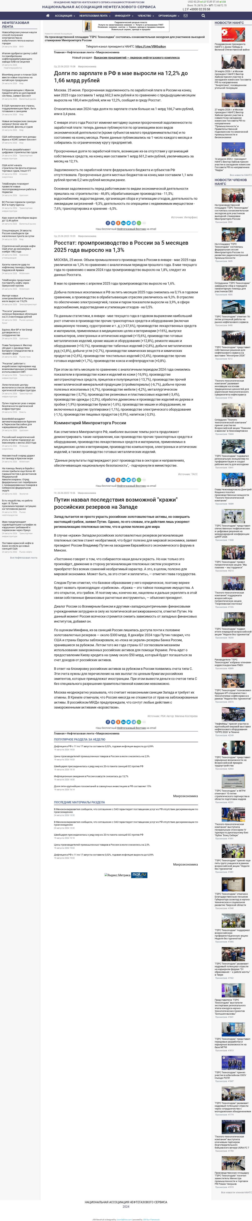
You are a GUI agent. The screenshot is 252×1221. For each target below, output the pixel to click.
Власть (22, 412)
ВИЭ (21, 46)
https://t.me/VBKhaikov (150, 46)
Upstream (23, 195)
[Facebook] (108, 223)
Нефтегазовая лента (80, 52)
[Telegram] (134, 223)
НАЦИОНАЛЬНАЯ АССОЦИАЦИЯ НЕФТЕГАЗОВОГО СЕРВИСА (126, 1202)
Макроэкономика (107, 52)
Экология (23, 494)
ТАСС (194, 474)
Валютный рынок (27, 99)
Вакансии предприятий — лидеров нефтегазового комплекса (137, 57)
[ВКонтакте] (113, 223)
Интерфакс (191, 217)
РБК (163, 716)
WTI (211, 5)
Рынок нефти (25, 552)
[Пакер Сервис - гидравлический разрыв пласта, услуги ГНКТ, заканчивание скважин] (126, 26)
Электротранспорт (28, 304)
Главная (59, 52)
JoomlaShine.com (124, 1220)
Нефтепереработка (13, 68)
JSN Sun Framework (151, 1220)
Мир (21, 83)
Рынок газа (24, 357)
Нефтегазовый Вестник (131, 228)
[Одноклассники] (118, 223)
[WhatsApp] (139, 223)
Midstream (24, 273)
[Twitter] (128, 223)
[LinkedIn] (123, 223)
